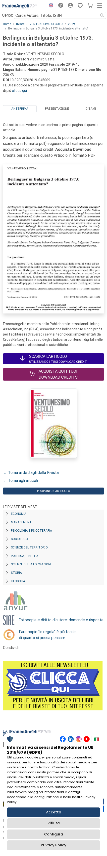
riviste (20, 24)
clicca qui (19, 91)
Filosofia (18, 581)
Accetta (53, 812)
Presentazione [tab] (57, 108)
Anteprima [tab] (19, 108)
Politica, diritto (24, 556)
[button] (50, 5)
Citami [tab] (91, 108)
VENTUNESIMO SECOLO (46, 24)
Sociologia (19, 539)
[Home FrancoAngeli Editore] (19, 6)
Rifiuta (54, 823)
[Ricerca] (102, 15)
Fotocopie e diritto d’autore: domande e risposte (61, 620)
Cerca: (7, 15)
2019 (71, 24)
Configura (53, 834)
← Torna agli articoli (20, 480)
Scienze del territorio (29, 547)
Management (21, 522)
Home (7, 24)
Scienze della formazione (31, 564)
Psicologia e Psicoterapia (31, 530)
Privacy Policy (53, 845)
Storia (16, 572)
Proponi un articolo (53, 491)
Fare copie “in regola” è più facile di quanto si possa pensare (47, 634)
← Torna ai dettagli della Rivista (31, 472)
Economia (18, 514)
